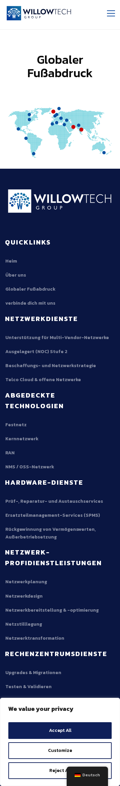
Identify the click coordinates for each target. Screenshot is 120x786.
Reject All (60, 770)
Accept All (60, 730)
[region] (60, 742)
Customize (60, 750)
